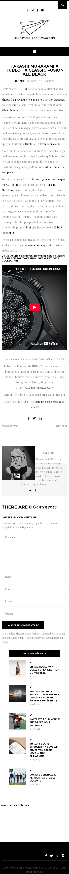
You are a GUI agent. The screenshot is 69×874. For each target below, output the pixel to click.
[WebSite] (30, 490)
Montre (19, 81)
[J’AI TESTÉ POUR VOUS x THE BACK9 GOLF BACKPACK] (17, 721)
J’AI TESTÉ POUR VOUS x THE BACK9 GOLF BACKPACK (44, 722)
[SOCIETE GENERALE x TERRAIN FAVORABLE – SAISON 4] (17, 776)
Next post (61, 426)
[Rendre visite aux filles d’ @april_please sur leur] (35, 817)
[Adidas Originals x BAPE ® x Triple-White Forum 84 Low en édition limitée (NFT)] (17, 693)
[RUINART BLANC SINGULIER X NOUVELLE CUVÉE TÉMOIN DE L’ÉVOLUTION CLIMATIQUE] (17, 745)
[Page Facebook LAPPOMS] (28, 10)
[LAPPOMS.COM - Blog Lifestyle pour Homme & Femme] (34, 39)
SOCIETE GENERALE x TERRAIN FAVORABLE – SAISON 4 (43, 777)
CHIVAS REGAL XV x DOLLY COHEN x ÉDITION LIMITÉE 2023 (44, 669)
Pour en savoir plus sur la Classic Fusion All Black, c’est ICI (34, 359)
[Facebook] (35, 490)
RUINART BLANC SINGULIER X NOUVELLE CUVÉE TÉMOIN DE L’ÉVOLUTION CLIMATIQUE (43, 749)
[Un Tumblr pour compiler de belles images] (37, 10)
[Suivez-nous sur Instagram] (42, 10)
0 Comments (47, 80)
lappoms (48, 453)
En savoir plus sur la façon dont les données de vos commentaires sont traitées (33, 638)
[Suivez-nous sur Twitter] (32, 10)
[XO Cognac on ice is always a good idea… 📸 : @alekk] (11, 817)
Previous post (10, 426)
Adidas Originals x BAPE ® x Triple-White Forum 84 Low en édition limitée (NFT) (44, 696)
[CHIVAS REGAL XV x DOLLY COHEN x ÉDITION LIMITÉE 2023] (17, 668)
